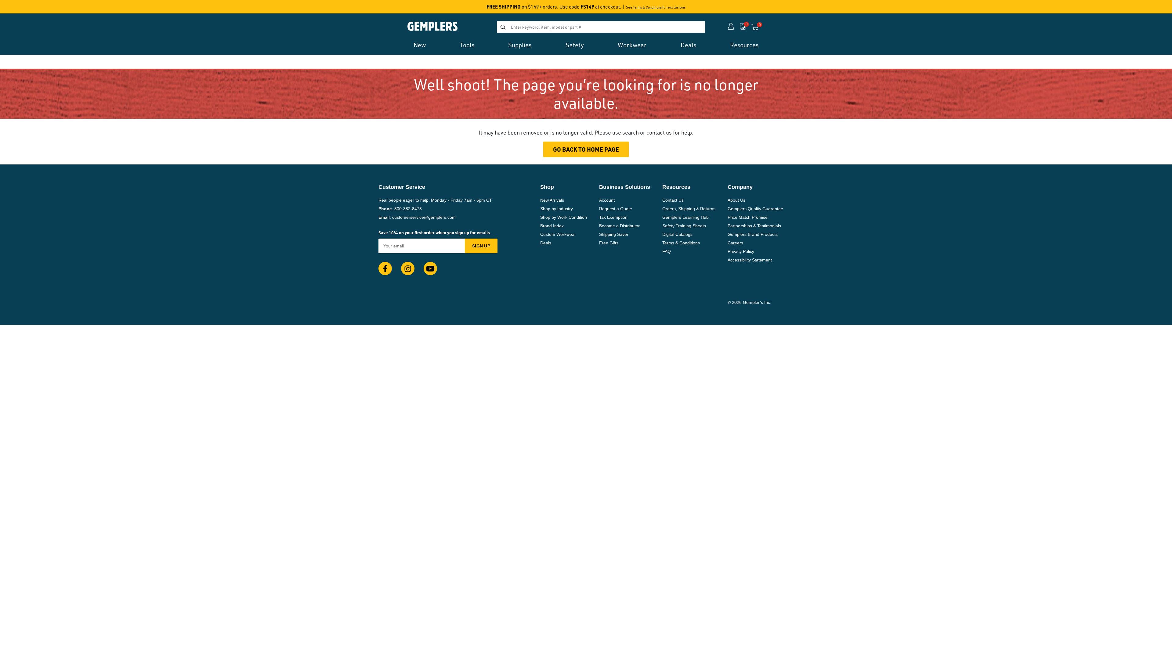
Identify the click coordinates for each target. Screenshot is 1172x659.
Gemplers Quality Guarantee (755, 208)
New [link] (420, 45)
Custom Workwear (558, 234)
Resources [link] (744, 45)
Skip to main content (26, 8)
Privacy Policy (741, 251)
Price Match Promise (748, 217)
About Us (736, 200)
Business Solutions (624, 187)
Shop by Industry (556, 208)
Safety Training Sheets (684, 225)
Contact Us (673, 200)
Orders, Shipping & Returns (688, 208)
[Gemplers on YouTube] (430, 268)
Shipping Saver (613, 234)
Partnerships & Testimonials (754, 225)
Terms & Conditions (647, 7)
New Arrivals (552, 200)
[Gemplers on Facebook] (385, 268)
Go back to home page (586, 149)
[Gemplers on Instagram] (407, 268)
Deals (545, 242)
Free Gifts (608, 242)
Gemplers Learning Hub (685, 217)
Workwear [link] (632, 45)
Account (607, 200)
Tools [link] (467, 45)
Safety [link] (575, 45)
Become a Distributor (619, 225)
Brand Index (552, 225)
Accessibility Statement (750, 259)
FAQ (666, 251)
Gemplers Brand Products (753, 234)
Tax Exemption (613, 217)
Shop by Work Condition (563, 217)
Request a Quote (615, 208)
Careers (735, 242)
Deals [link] (688, 45)
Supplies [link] (519, 45)
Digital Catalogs (677, 234)
